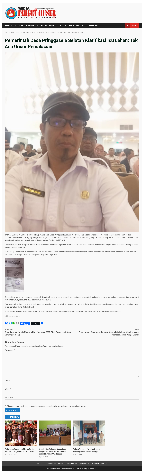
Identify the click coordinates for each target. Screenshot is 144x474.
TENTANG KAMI (86, 464)
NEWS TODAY (31, 25)
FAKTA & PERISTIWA (76, 25)
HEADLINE (19, 25)
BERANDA (8, 25)
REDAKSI (39, 464)
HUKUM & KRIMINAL (48, 25)
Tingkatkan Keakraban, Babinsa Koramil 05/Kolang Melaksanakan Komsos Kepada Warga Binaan (109, 332)
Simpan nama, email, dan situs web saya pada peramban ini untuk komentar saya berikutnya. (46, 406)
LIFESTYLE (92, 25)
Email (8, 389)
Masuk (134, 25)
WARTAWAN (72, 464)
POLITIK (63, 25)
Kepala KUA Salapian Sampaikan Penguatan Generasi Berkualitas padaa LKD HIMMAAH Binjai (55, 433)
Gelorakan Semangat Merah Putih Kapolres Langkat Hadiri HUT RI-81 (21, 433)
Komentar (10, 350)
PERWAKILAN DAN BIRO (55, 464)
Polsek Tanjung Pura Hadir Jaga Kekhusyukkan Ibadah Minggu (89, 433)
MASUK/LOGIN (100, 464)
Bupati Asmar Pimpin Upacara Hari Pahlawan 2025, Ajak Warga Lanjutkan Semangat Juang (38, 332)
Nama (8, 380)
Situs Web (9, 397)
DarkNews (80, 468)
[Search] (122, 25)
